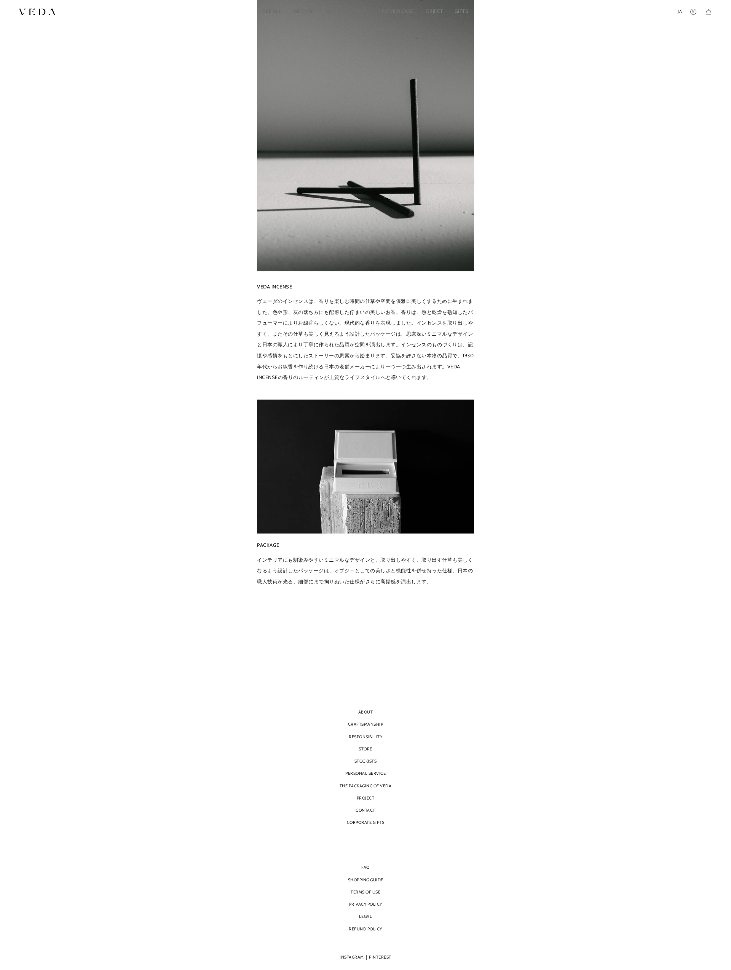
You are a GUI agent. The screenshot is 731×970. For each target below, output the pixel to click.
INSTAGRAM (352, 957)
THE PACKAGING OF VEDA (366, 785)
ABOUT (365, 712)
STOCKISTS (365, 761)
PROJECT (366, 798)
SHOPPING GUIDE (365, 879)
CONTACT (365, 810)
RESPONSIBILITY (365, 736)
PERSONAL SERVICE (365, 773)
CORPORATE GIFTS (366, 822)
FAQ (365, 867)
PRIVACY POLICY (365, 904)
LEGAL (365, 916)
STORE (365, 749)
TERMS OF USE (365, 892)
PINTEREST (380, 957)
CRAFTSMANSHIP (365, 724)
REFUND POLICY (365, 929)
